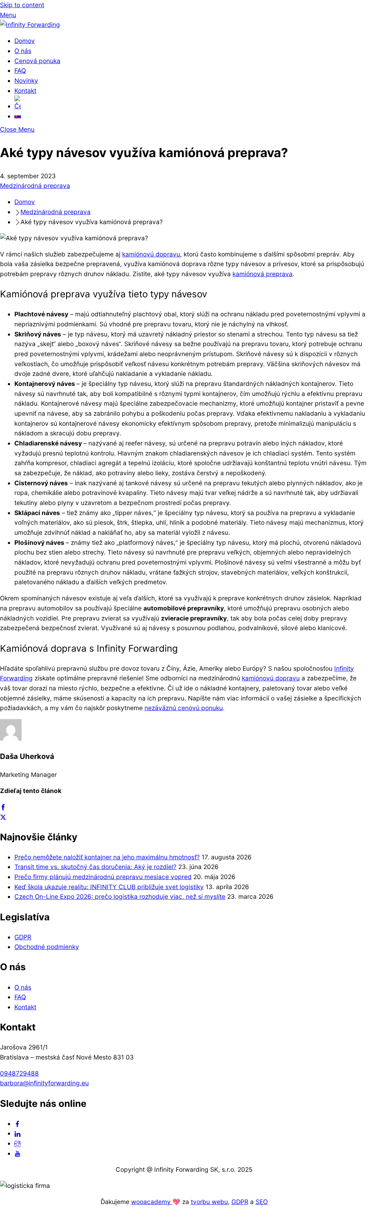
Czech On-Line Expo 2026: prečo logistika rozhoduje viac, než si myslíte (119, 896)
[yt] (17, 1153)
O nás (22, 51)
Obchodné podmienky (46, 946)
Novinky (26, 80)
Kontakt (25, 90)
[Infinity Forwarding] (30, 24)
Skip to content (22, 5)
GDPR (22, 937)
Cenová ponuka (37, 61)
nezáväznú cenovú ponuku (183, 708)
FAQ (20, 70)
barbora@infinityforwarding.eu (44, 1083)
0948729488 (19, 1073)
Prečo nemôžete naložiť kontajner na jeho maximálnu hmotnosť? (107, 857)
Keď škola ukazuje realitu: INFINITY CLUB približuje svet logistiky (109, 887)
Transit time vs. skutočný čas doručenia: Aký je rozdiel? (95, 866)
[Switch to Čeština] (191, 103)
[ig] (17, 1143)
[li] (17, 1133)
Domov (24, 40)
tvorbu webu (209, 1201)
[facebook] (17, 1123)
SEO (262, 1201)
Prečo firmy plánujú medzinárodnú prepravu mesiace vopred (103, 877)
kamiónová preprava (263, 274)
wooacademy (151, 1201)
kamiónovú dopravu (151, 254)
